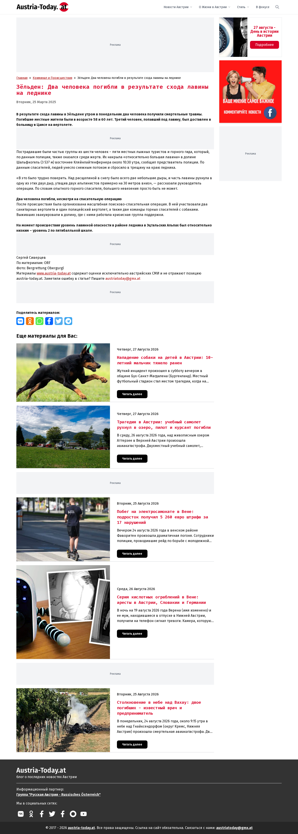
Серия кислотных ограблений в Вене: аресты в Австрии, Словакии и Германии (73, 567)
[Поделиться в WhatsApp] (39, 321)
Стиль (241, 7)
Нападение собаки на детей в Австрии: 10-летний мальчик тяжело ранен (69, 346)
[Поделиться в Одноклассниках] (30, 321)
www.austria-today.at (54, 273)
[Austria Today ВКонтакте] (20, 814)
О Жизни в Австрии (213, 7)
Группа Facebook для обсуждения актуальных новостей (247, 65)
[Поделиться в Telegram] (68, 321)
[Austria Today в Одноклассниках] (31, 814)
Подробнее (264, 45)
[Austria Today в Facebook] (41, 814)
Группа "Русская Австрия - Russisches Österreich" (58, 794)
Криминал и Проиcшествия (52, 78)
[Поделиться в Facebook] (49, 321)
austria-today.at (81, 828)
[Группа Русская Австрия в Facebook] (62, 814)
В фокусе (262, 7)
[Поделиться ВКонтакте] (20, 321)
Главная (21, 78)
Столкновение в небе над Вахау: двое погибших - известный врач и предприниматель (79, 690)
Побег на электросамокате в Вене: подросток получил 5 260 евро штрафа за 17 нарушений (83, 500)
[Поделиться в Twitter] (59, 321)
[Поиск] (277, 7)
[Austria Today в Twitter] (52, 814)
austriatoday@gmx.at (234, 828)
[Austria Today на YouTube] (83, 814)
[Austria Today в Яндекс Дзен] (73, 814)
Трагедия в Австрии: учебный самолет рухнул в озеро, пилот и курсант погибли (74, 408)
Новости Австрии (176, 7)
